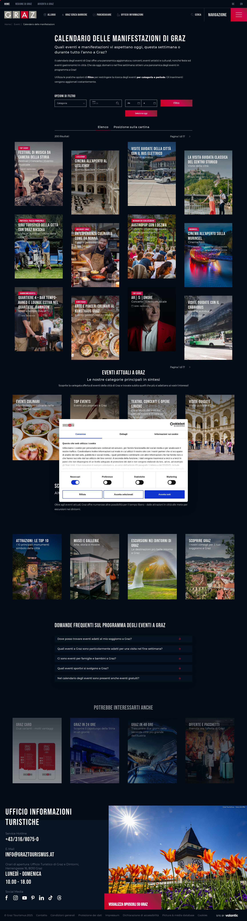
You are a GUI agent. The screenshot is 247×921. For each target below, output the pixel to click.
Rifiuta (82, 494)
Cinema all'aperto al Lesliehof (91, 163)
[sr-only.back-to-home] (22, 14)
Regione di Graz (23, 3)
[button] (7, 898)
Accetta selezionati (123, 494)
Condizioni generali (63, 915)
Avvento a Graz (46, 3)
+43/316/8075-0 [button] (22, 839)
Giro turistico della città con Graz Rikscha (38, 227)
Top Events (82, 401)
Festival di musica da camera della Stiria (34, 154)
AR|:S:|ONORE (142, 297)
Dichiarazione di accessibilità (141, 915)
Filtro (176, 103)
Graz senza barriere (76, 14)
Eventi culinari (28, 401)
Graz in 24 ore (85, 724)
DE (233, 3)
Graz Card (24, 724)
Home (7, 3)
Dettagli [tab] (124, 434)
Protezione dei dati (90, 915)
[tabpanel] (123, 252)
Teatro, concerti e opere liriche (150, 404)
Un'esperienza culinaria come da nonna (93, 236)
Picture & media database (178, 915)
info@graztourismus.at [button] (29, 854)
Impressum (112, 915)
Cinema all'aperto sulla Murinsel (206, 236)
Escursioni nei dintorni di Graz (151, 543)
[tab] (103, 127)
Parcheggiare (104, 14)
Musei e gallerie (86, 540)
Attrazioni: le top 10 (32, 540)
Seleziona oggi (141, 113)
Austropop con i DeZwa (149, 224)
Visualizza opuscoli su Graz (128, 904)
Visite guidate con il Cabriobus (203, 304)
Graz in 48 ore (142, 724)
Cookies (202, 915)
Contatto (41, 915)
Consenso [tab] (80, 434)
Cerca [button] (198, 14)
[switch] (107, 482)
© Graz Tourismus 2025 (18, 915)
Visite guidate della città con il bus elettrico (151, 151)
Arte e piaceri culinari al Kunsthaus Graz (94, 308)
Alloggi (52, 14)
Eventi (17, 24)
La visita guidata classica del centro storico (208, 159)
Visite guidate (199, 401)
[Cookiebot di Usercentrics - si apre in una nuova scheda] (172, 424)
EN (241, 3)
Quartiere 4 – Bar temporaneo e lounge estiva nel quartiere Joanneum (38, 302)
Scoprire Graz (200, 540)
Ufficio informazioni (132, 14)
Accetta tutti (165, 494)
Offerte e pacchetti (204, 724)
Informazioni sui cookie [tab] (166, 434)
